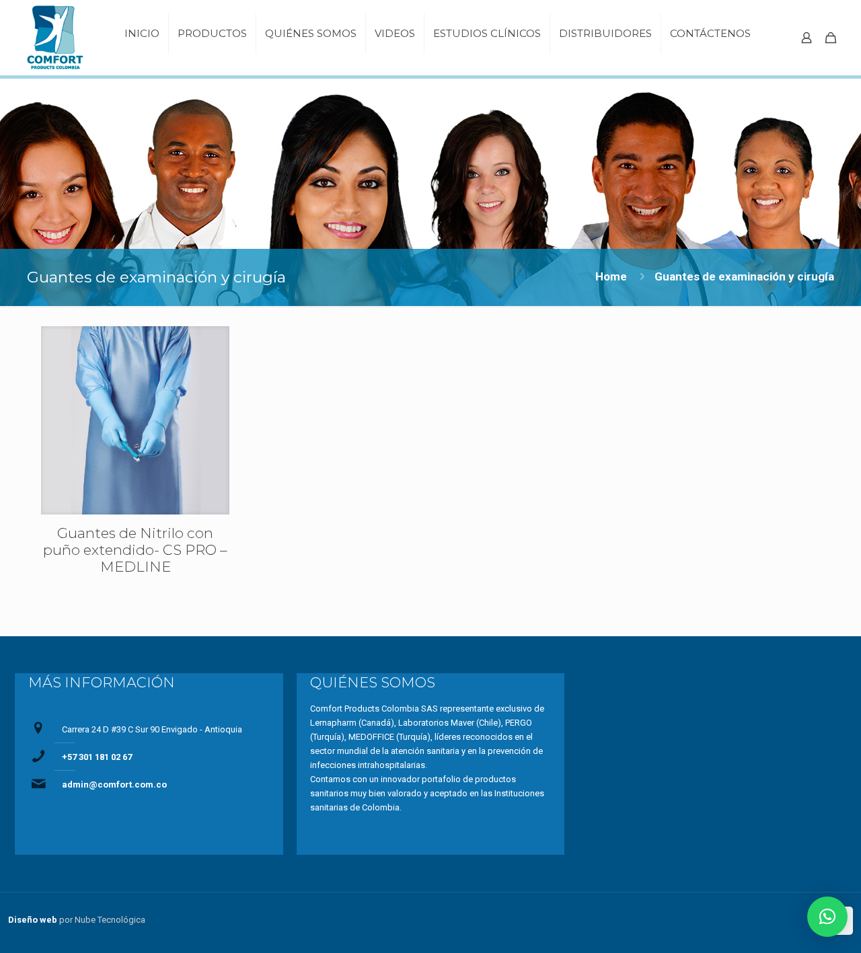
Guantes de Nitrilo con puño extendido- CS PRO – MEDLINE (135, 550)
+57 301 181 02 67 (97, 757)
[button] (827, 917)
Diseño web (32, 920)
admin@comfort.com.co (114, 784)
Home (611, 276)
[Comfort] (59, 37)
